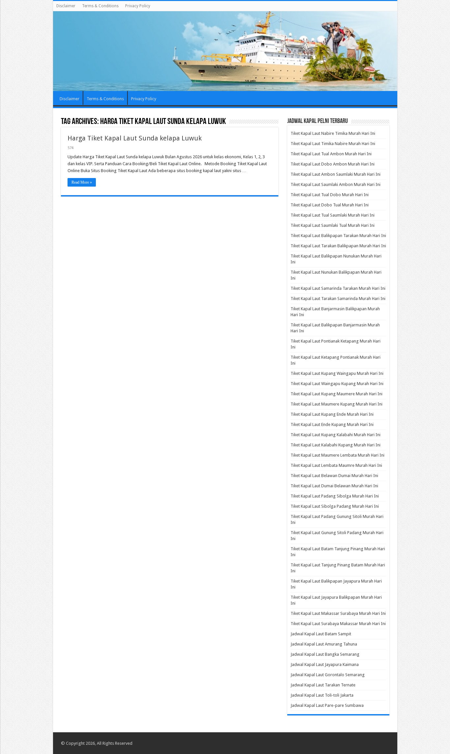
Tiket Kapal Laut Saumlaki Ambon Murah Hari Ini (335, 184)
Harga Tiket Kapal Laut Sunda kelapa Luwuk (135, 138)
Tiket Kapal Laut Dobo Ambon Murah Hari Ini (333, 164)
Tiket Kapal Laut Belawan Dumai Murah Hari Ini (334, 475)
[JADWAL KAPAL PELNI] (225, 51)
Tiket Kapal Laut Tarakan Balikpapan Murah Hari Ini (338, 245)
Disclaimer (65, 6)
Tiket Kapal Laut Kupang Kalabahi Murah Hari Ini (335, 434)
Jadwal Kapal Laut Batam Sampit (321, 633)
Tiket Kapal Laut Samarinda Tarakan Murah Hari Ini (338, 288)
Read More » (81, 182)
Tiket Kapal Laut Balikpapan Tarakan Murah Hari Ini (338, 235)
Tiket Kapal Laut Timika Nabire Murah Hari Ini (333, 143)
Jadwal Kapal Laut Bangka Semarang (325, 654)
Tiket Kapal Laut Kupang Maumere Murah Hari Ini (336, 393)
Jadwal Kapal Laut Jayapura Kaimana (325, 664)
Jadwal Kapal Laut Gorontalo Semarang (328, 674)
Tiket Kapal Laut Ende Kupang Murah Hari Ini (332, 424)
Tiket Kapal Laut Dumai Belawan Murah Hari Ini (334, 485)
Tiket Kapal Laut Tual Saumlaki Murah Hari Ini (333, 215)
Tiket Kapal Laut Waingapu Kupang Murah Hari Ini (337, 383)
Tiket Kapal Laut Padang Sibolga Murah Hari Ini (335, 496)
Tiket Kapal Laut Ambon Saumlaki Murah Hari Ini (335, 174)
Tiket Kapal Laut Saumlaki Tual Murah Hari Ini (333, 225)
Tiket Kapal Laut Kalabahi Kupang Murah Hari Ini (335, 444)
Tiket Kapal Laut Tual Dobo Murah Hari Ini (330, 194)
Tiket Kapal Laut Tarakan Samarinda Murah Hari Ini (338, 298)
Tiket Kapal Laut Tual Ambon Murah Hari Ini (331, 153)
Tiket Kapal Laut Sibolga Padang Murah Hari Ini (335, 506)
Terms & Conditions (100, 6)
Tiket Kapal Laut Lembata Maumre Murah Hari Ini (336, 465)
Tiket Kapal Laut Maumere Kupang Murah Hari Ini (336, 404)
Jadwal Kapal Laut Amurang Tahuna (324, 644)
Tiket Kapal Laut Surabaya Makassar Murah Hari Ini (338, 623)
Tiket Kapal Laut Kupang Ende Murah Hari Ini (332, 414)
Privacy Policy (137, 6)
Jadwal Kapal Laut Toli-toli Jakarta (322, 695)
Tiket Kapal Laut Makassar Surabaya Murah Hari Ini (338, 613)
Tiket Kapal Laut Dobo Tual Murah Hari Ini (330, 204)
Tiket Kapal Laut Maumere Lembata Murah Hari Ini (337, 455)
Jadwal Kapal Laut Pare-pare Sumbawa (327, 705)
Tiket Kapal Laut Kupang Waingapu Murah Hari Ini (337, 373)
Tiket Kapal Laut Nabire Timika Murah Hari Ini (333, 133)
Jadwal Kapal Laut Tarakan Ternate (323, 684)
